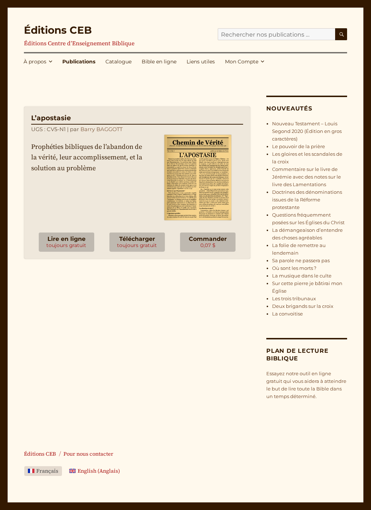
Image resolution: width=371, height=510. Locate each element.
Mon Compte (241, 61)
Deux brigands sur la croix (302, 306)
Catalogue (118, 61)
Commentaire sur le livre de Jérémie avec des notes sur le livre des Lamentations (306, 176)
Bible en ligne (159, 61)
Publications (78, 61)
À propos (35, 61)
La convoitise (287, 314)
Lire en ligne (66, 241)
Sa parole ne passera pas (301, 260)
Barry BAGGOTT (101, 129)
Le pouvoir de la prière (298, 146)
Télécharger (137, 241)
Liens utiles (201, 61)
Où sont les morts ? (294, 268)
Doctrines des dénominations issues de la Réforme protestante (307, 199)
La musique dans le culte (302, 276)
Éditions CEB (58, 30)
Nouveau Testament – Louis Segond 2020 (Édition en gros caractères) (307, 131)
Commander (208, 241)
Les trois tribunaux (294, 298)
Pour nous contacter (88, 453)
